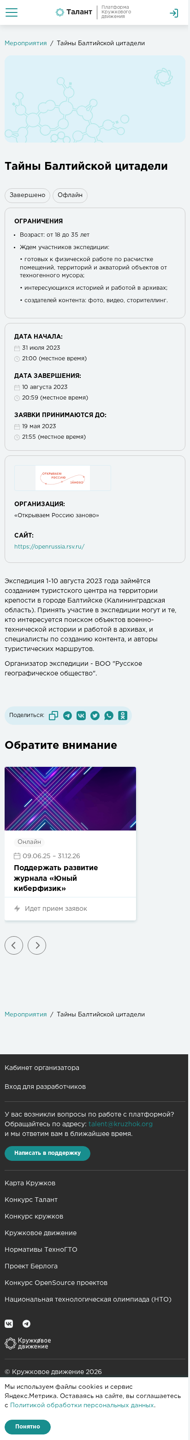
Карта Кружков (30, 1183)
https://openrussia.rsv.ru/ (49, 547)
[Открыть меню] (11, 12)
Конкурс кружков (34, 1216)
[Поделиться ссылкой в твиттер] (95, 715)
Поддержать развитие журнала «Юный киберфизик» (56, 878)
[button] (14, 945)
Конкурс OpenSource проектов (56, 1283)
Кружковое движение (41, 1233)
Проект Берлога (31, 1266)
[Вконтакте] (9, 1323)
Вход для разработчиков (45, 1087)
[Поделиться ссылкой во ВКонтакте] (81, 715)
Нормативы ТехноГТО (41, 1250)
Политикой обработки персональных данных (82, 1405)
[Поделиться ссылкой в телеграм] (67, 715)
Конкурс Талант (31, 1200)
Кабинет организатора (42, 1068)
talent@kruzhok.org (121, 1124)
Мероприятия (26, 43)
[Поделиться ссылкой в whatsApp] (108, 715)
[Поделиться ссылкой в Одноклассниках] (122, 715)
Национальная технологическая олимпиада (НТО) (88, 1300)
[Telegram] (26, 1323)
